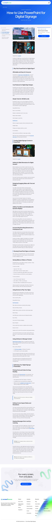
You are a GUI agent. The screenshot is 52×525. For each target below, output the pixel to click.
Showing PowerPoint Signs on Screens (6, 35)
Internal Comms (29, 506)
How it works (20, 501)
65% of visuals (31, 428)
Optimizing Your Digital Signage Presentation (5, 38)
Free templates (38, 510)
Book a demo (46, 503)
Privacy (45, 506)
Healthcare (29, 501)
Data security (46, 508)
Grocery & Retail (29, 508)
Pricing (19, 507)
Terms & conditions (47, 510)
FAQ (36, 515)
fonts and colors (22, 374)
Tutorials (36, 508)
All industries (29, 513)
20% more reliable (18, 349)
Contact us (46, 501)
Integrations (20, 509)
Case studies (37, 503)
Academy (36, 506)
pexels (19, 159)
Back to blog (4, 7)
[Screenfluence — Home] (6, 2)
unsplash (19, 55)
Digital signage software (17, 341)
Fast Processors (15, 302)
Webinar (36, 513)
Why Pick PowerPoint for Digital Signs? (5, 30)
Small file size (15, 120)
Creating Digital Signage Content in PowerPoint (5, 33)
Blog (36, 501)
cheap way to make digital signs (23, 74)
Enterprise (28, 503)
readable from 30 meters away (25, 382)
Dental (28, 510)
